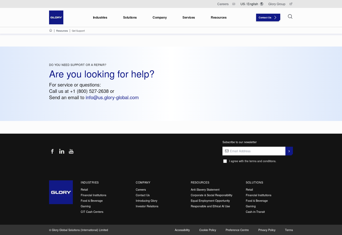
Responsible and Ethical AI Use (210, 206)
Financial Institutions (93, 195)
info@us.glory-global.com (112, 97)
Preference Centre (237, 230)
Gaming (86, 206)
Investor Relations (147, 206)
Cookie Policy (207, 230)
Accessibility (182, 230)
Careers (141, 189)
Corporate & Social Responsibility (211, 195)
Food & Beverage (92, 201)
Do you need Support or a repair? (77, 65)
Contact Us (143, 195)
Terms (289, 230)
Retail (84, 189)
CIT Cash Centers (92, 212)
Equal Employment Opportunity (210, 201)
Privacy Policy (267, 230)
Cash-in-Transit (255, 212)
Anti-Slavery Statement (205, 189)
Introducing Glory (146, 201)
